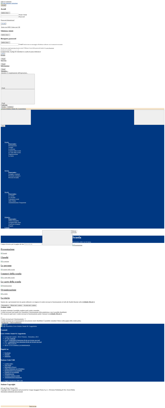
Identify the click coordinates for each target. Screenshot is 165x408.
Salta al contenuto (6, 1)
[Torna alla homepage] (82, 109)
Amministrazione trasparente (13, 377)
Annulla (4, 107)
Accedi (3, 5)
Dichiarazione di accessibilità (13, 370)
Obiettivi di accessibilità (12, 372)
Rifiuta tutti (16, 305)
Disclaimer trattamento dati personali (12, 391)
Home (74, 231)
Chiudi (3, 59)
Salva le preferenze (15, 322)
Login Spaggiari (50, 48)
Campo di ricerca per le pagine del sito (12, 244)
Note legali (8, 365)
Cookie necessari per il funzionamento (12, 319)
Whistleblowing (9, 374)
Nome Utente (23, 15)
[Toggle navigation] (16, 117)
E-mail (21, 44)
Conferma (10, 107)
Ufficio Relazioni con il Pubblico (14, 369)
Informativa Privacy (11, 367)
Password (22, 17)
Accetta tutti (30, 305)
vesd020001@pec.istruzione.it (25, 342)
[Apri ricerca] (149, 117)
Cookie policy (9, 364)
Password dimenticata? (8, 20)
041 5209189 (11, 338)
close (3, 126)
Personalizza (5, 305)
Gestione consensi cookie (12, 376)
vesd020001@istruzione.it (24, 340)
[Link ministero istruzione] (9, 3)
